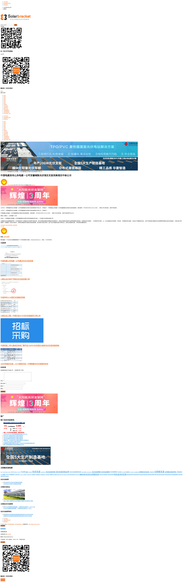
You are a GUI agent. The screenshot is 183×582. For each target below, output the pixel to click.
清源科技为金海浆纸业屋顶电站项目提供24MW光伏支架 (17, 516)
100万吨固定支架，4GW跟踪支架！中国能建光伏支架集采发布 (24, 364)
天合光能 (131, 472)
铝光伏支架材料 (103, 474)
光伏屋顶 (30, 472)
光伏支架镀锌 (105, 472)
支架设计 (12, 474)
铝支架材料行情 (175, 474)
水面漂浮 (5, 107)
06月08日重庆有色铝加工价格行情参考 (13, 438)
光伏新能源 (113, 472)
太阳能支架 (159, 472)
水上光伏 (21, 474)
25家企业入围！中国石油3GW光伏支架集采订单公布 (21, 316)
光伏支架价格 (50, 472)
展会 (4, 102)
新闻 (4, 96)
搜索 (16, 24)
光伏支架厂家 (6, 113)
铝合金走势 (168, 474)
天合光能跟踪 (135, 472)
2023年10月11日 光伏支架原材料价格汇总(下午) (15, 434)
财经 (4, 99)
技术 (4, 98)
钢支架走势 (77, 474)
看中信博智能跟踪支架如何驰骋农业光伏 (13, 444)
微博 (2, 91)
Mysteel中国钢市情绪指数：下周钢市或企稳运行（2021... (17, 508)
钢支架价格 (72, 474)
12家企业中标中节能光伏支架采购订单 (15, 279)
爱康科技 (52, 474)
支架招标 (15, 225)
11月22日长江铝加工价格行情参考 (12, 441)
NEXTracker (14, 472)
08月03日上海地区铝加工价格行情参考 (13, 435)
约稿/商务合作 (7, 3)
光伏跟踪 (119, 472)
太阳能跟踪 (6, 110)
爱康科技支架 (57, 474)
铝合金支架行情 (151, 474)
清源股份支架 (42, 474)
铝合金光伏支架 (120, 474)
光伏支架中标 (43, 472)
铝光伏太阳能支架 (92, 474)
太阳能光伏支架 (143, 472)
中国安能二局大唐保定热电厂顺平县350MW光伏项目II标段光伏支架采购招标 (30, 345)
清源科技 (34, 474)
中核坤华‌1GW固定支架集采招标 (13, 297)
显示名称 (3, 383)
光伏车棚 (123, 472)
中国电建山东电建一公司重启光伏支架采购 (17, 261)
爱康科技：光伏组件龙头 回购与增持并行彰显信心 (16, 440)
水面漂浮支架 (29, 474)
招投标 (5, 104)
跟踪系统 (64, 474)
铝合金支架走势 (161, 474)
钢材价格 (83, 474)
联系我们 (5, 4)
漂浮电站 (47, 474)
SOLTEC (18, 472)
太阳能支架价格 (170, 472)
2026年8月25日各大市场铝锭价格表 (12, 483)
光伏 (26, 472)
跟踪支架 (61, 474)
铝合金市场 (130, 474)
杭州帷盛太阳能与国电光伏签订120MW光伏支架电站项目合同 (19, 443)
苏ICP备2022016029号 (34, 524)
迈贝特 (68, 474)
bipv (1, 472)
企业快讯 (5, 105)
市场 (4, 101)
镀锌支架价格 (6, 476)
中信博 (23, 472)
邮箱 (2, 386)
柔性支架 (5, 108)
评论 (2, 380)
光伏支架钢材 (96, 472)
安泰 (1, 474)
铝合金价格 (111, 474)
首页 (4, 95)
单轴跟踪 (127, 472)
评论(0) (33, 185)
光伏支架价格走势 (62, 472)
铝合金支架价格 (143, 474)
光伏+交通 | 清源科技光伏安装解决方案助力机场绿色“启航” (18, 501)
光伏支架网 (10, 185)
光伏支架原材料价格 (75, 472)
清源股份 (38, 474)
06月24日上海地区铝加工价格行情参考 (13, 437)
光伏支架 (3, 225)
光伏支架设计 (89, 472)
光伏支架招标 (8, 225)
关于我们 (5, 1)
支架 (3, 474)
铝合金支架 (136, 474)
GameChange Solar (6, 472)
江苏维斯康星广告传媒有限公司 (15, 524)
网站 (2, 388)
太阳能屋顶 (6, 111)
